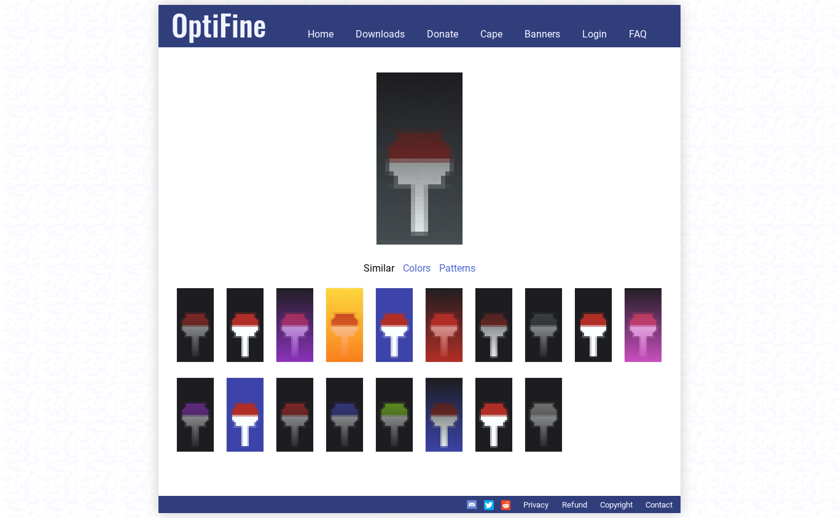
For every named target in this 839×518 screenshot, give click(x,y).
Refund (574, 504)
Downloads (380, 34)
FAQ (638, 34)
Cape (491, 34)
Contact (659, 504)
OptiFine (218, 24)
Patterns (457, 268)
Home (321, 34)
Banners (542, 34)
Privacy (535, 504)
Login (594, 34)
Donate (442, 34)
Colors (417, 268)
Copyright (616, 504)
